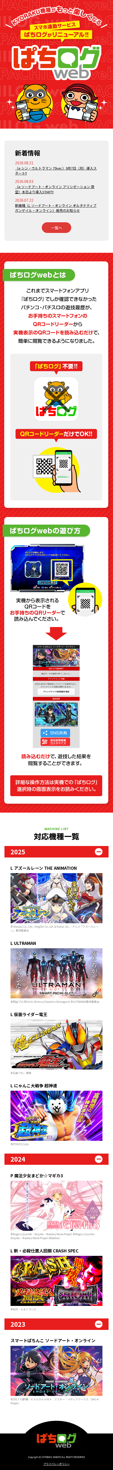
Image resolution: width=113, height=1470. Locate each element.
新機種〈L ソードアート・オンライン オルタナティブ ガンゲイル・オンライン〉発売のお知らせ (55, 208)
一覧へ (56, 227)
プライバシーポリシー (56, 1464)
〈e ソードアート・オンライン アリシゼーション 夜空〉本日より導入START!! (54, 189)
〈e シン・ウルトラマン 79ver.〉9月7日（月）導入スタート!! (56, 171)
